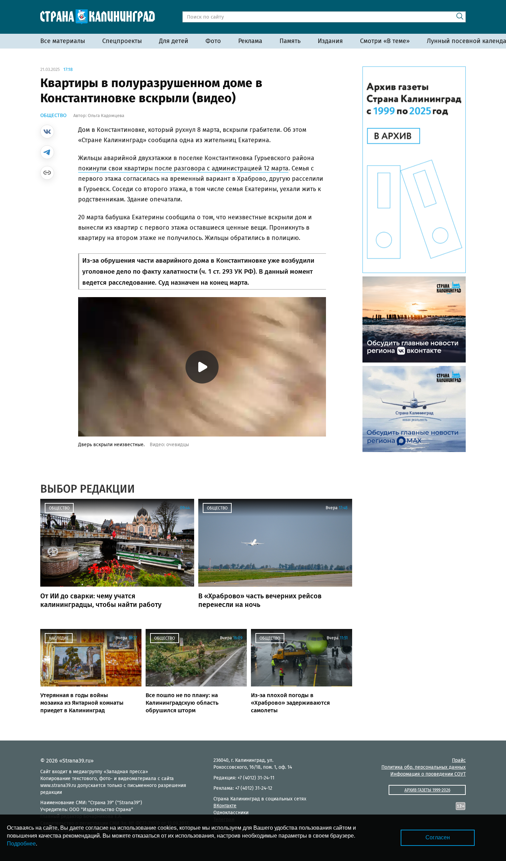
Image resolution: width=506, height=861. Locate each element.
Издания (330, 41)
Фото (213, 41)
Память (290, 41)
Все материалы (62, 41)
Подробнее (21, 844)
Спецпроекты (122, 41)
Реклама (250, 41)
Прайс (459, 760)
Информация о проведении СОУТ (428, 774)
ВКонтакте (224, 806)
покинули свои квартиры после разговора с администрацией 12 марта (183, 168)
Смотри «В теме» (385, 41)
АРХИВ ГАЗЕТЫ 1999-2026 (427, 790)
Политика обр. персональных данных (423, 767)
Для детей (173, 41)
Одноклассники (231, 813)
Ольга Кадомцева (106, 115)
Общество (53, 115)
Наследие (58, 638)
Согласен (437, 837)
